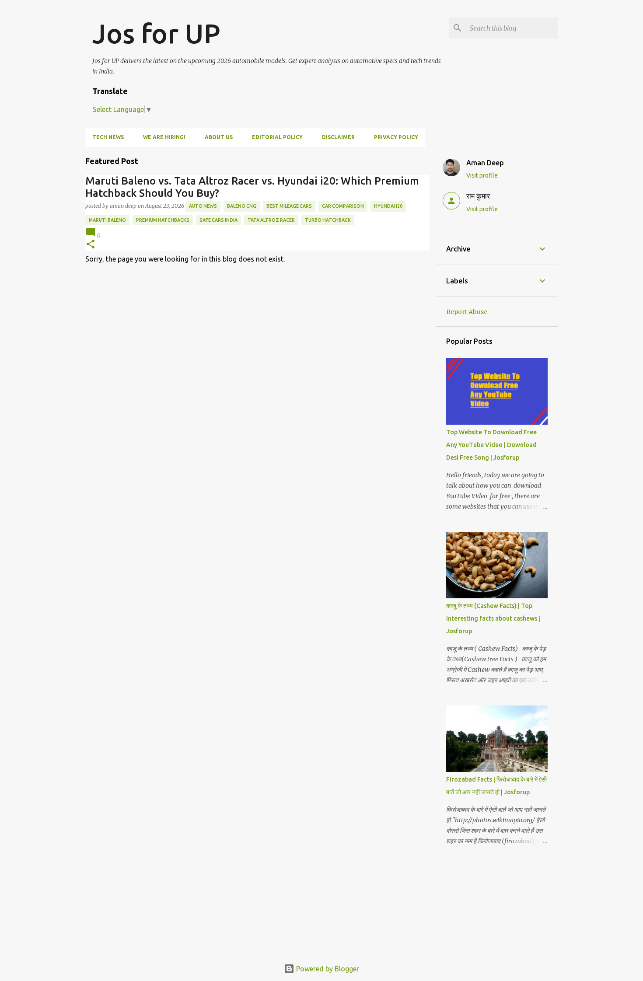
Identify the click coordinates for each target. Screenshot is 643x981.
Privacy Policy (396, 137)
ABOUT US (219, 137)
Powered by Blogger (326, 969)
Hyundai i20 (388, 206)
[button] (90, 245)
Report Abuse (466, 312)
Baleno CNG (241, 206)
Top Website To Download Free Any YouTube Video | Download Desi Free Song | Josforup (491, 445)
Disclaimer (338, 137)
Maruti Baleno (107, 220)
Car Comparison (343, 206)
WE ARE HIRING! (164, 137)
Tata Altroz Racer (271, 220)
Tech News (108, 137)
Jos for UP (156, 33)
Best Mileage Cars (289, 206)
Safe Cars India (218, 220)
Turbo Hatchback (328, 220)
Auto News (203, 206)
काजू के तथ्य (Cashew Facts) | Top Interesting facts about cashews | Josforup (493, 618)
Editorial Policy (277, 137)
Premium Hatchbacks (162, 220)
